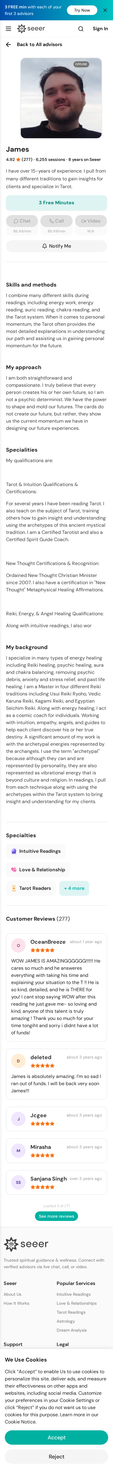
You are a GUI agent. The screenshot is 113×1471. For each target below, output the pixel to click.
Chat (25, 221)
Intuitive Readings (74, 1294)
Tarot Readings (71, 1312)
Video (94, 221)
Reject (56, 1456)
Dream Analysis (72, 1330)
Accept (57, 1437)
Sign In (100, 28)
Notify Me (60, 246)
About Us (12, 1294)
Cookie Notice (20, 1422)
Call (59, 221)
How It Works (16, 1303)
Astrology (66, 1321)
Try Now (82, 10)
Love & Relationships (77, 1303)
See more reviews (56, 1216)
